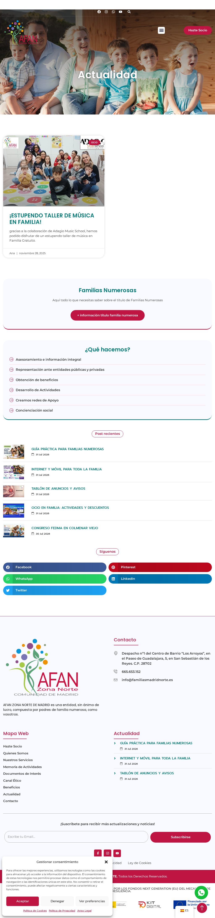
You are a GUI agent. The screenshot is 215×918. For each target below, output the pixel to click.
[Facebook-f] (98, 853)
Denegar (57, 901)
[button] (106, 862)
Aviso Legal (84, 911)
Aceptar (22, 901)
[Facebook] (99, 11)
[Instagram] (106, 11)
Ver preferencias (92, 901)
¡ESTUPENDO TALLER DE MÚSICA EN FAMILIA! (51, 219)
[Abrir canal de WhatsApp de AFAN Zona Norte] (201, 892)
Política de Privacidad (62, 911)
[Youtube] (120, 11)
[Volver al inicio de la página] (202, 908)
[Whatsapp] (113, 11)
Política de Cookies (35, 911)
